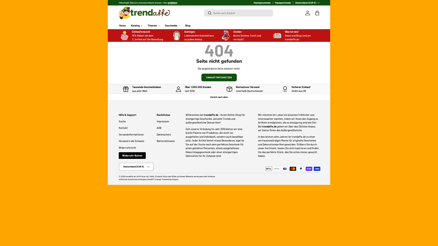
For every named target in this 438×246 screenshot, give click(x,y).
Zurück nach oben (219, 97)
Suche (122, 121)
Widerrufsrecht (127, 147)
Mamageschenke (262, 2)
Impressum (163, 121)
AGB (159, 127)
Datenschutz (164, 134)
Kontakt (123, 127)
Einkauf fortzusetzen (219, 77)
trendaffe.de (130, 176)
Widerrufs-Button (132, 155)
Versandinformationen (131, 134)
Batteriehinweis (166, 140)
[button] (317, 13)
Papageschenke (283, 2)
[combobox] (238, 13)
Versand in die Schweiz (131, 140)
